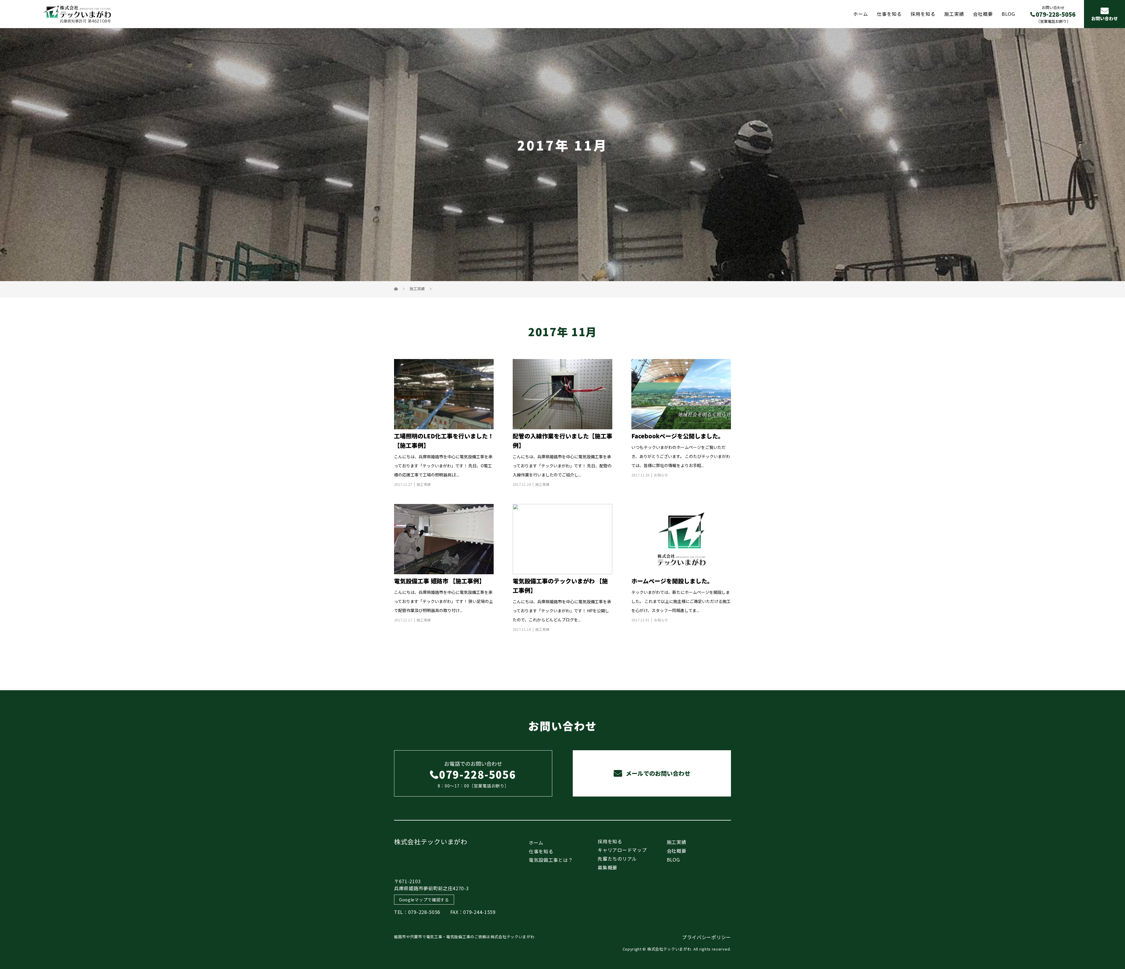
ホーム (860, 13)
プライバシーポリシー (706, 937)
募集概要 (607, 867)
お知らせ (661, 474)
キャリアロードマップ (622, 849)
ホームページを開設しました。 (672, 581)
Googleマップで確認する (424, 900)
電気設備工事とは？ (551, 859)
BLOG (1008, 13)
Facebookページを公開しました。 (677, 436)
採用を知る (923, 13)
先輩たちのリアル (617, 858)
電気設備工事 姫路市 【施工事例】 (439, 581)
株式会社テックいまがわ (430, 841)
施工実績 (954, 13)
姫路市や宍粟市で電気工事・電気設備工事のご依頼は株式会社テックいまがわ (464, 936)
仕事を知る (889, 13)
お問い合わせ (1104, 19)
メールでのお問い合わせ (657, 773)
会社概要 (983, 13)
